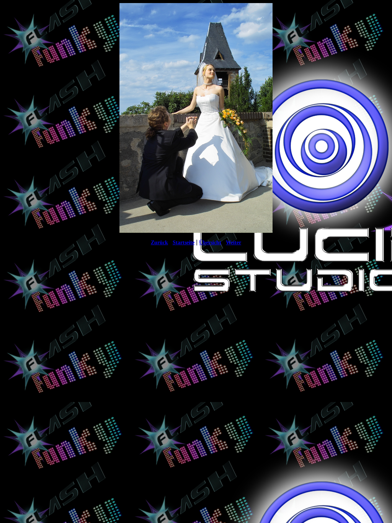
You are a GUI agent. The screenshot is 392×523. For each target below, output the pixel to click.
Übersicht (210, 242)
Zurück (159, 242)
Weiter (233, 242)
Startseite (183, 242)
